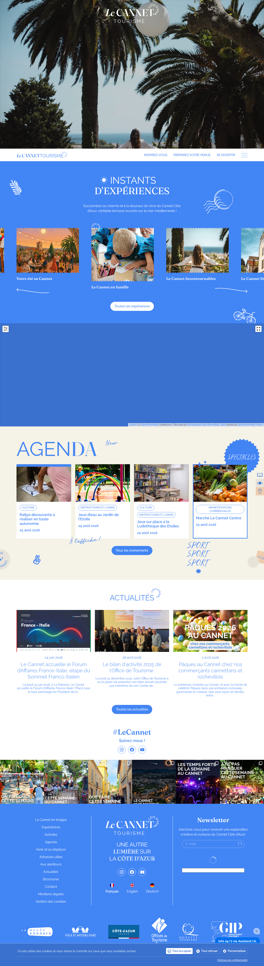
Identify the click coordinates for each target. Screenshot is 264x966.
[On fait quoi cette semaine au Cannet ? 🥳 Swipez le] (22, 782)
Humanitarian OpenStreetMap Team (206, 424)
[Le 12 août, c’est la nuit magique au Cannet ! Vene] (154, 782)
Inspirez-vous (155, 155)
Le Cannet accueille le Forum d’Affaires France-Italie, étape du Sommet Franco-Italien (53, 670)
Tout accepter (181, 951)
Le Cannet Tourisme (132, 13)
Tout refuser (209, 951)
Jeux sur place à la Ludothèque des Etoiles (158, 524)
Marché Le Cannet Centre (218, 518)
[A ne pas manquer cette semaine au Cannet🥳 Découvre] (242, 782)
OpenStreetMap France (250, 424)
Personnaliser (237, 951)
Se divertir (226, 155)
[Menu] (243, 155)
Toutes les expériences (132, 306)
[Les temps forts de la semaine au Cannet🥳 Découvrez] (198, 782)
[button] (32, 290)
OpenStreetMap (149, 424)
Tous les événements (132, 550)
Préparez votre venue (192, 155)
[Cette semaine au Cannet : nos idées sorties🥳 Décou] (66, 782)
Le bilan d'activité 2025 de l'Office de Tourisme (132, 667)
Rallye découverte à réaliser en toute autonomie (37, 519)
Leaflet (133, 424)
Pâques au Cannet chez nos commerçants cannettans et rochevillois (210, 670)
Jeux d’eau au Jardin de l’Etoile (98, 517)
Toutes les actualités (132, 709)
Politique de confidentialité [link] (232, 960)
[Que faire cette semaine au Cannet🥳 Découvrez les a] (110, 782)
